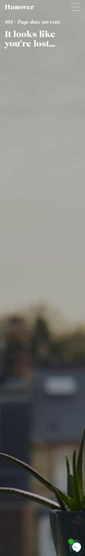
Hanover (19, 7)
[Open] (75, 7)
